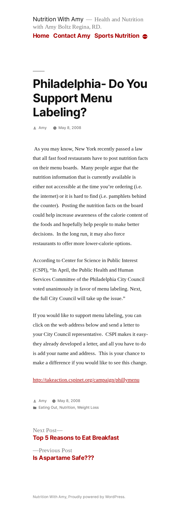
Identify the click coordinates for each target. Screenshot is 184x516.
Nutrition (67, 407)
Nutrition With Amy (58, 19)
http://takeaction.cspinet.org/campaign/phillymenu (86, 379)
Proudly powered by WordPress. (96, 496)
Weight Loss (88, 407)
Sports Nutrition (116, 35)
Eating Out (48, 407)
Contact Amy (72, 35)
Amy (43, 127)
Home (41, 35)
